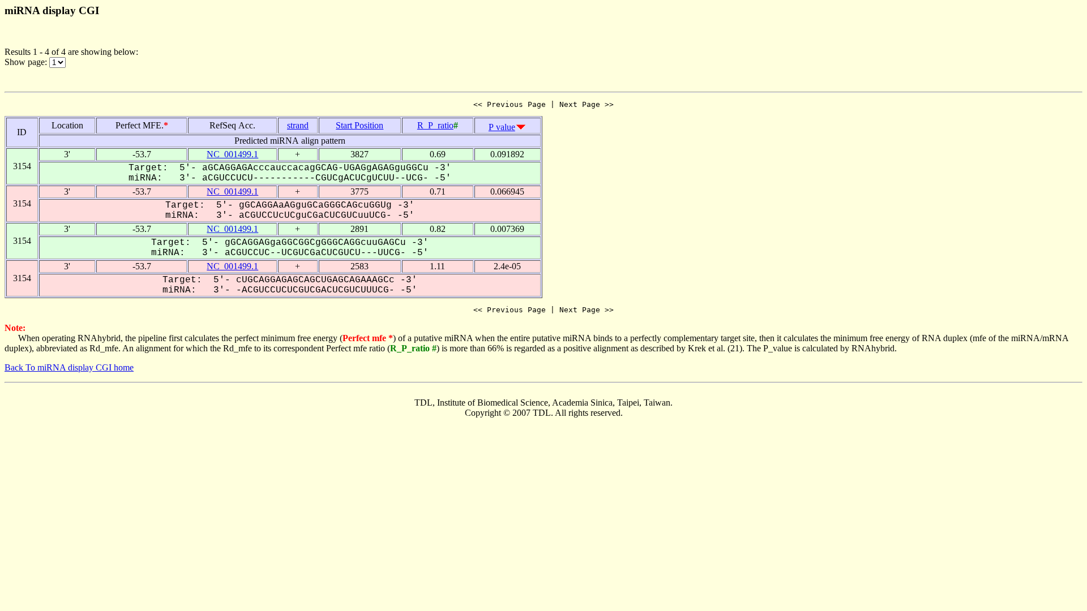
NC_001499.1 (232, 154)
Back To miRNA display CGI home (69, 367)
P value (502, 127)
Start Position (359, 125)
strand (298, 125)
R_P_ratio (435, 125)
